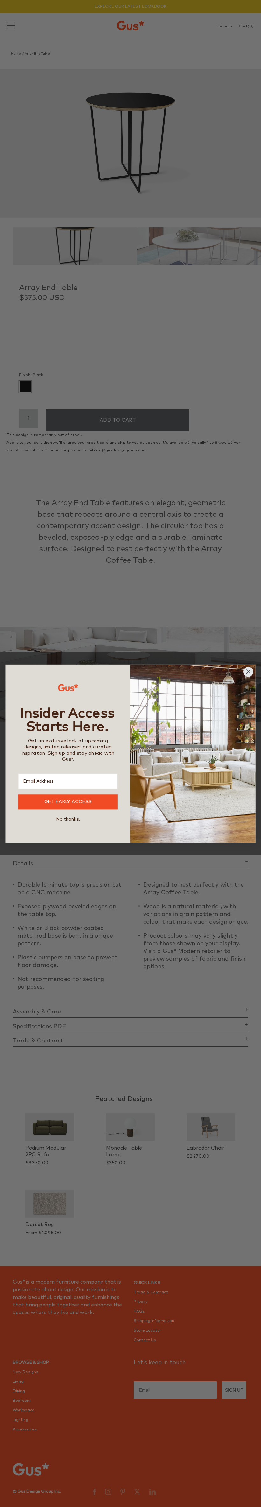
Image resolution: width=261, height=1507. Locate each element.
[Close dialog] (248, 672)
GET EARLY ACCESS (68, 802)
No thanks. (68, 819)
